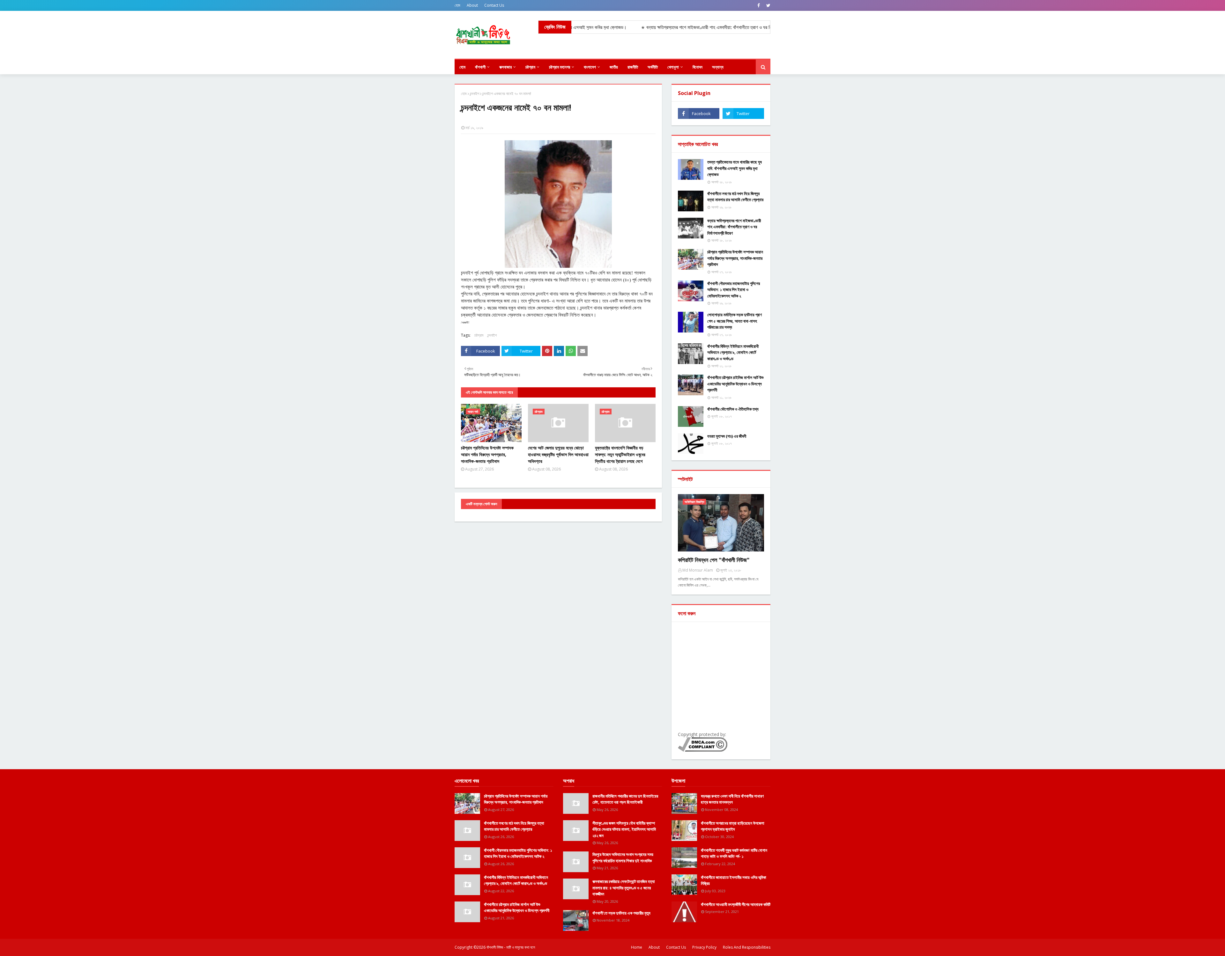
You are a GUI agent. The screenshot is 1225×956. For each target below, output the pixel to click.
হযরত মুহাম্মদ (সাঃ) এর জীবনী (726, 436)
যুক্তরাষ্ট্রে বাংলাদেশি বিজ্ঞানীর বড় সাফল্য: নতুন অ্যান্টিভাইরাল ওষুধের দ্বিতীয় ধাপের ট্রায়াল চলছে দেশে (620, 454)
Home (636, 947)
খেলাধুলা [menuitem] (673, 67)
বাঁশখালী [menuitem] (480, 67)
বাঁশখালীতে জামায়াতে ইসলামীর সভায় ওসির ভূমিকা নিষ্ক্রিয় (733, 880)
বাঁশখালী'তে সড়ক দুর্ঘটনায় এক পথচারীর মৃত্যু (621, 913)
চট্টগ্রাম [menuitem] (530, 67)
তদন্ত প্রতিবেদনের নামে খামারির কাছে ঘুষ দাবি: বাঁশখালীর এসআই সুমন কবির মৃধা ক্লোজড (734, 168)
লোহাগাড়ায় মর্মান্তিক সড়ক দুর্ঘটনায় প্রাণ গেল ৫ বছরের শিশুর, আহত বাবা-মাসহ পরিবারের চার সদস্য (734, 321)
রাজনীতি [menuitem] (632, 67)
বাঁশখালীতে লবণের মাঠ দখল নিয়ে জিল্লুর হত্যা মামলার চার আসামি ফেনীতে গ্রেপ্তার (735, 197)
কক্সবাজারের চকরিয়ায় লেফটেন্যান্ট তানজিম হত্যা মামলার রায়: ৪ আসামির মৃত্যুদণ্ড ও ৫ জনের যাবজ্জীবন (623, 888)
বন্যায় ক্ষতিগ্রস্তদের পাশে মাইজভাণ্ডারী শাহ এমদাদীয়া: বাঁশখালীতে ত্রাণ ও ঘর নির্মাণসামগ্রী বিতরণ (734, 227)
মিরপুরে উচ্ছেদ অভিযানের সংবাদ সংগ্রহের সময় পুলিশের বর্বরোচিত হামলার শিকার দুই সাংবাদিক (622, 857)
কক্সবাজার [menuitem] (505, 67)
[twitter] (767, 5)
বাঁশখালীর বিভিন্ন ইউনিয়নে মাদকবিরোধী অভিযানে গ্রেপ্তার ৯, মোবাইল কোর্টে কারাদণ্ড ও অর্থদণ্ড (733, 352)
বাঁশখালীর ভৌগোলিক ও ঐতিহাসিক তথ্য (733, 409)
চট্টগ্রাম (479, 335)
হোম (457, 5)
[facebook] (758, 5)
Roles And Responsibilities (746, 947)
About (472, 5)
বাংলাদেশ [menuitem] (590, 67)
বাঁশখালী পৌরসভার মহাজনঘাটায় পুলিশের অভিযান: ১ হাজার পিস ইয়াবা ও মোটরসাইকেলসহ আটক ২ (733, 290)
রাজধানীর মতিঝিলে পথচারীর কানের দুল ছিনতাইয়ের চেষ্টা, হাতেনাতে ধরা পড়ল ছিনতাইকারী (625, 799)
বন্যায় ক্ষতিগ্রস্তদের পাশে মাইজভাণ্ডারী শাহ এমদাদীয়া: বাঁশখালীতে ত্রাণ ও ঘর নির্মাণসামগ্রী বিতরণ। (674, 27)
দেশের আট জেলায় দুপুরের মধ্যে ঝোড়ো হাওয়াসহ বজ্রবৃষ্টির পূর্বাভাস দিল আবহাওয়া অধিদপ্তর (558, 454)
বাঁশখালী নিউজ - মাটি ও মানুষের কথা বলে (510, 947)
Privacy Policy (704, 947)
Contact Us (494, 5)
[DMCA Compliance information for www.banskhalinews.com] (702, 750)
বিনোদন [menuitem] (697, 67)
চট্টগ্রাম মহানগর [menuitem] (559, 67)
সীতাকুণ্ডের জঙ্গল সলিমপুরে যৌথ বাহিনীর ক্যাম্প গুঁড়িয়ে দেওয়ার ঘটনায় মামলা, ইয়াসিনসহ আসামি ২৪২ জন (624, 829)
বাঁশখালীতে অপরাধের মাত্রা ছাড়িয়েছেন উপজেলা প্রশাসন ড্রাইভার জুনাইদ (732, 826)
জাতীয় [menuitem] (614, 67)
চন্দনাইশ (474, 93)
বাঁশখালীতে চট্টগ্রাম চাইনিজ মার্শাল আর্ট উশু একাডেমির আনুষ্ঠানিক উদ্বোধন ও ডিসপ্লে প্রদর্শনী (735, 384)
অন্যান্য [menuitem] (718, 67)
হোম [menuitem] (462, 67)
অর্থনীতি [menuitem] (653, 67)
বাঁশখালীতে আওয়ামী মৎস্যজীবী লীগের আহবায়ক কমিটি (735, 904)
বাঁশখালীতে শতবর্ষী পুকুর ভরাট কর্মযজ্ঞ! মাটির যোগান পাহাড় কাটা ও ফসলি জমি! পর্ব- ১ (734, 853)
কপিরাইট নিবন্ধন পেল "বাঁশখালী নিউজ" (714, 560)
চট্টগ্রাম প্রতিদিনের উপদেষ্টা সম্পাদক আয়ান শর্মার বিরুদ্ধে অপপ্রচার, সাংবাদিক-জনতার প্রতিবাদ (487, 454)
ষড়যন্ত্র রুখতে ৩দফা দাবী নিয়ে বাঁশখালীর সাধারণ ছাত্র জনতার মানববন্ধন (732, 799)
